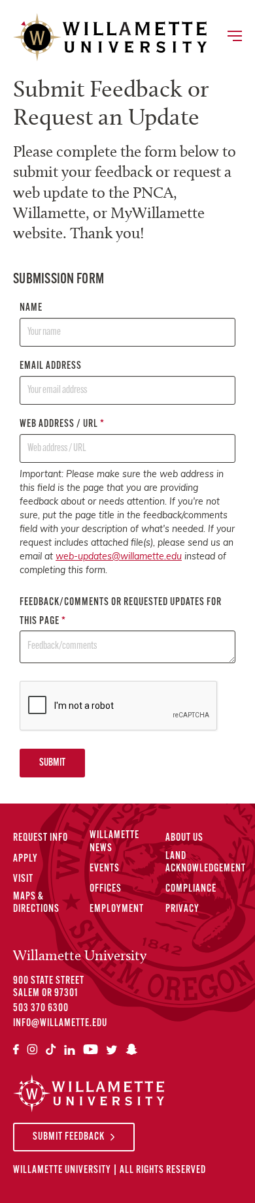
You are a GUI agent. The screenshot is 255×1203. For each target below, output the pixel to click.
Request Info (40, 838)
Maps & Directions (36, 903)
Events (105, 869)
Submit (52, 763)
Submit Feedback (69, 1137)
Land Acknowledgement (205, 862)
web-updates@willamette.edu (119, 557)
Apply (25, 859)
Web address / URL (62, 424)
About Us (184, 838)
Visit (23, 879)
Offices (106, 889)
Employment (117, 909)
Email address (51, 366)
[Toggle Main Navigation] (234, 37)
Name (31, 308)
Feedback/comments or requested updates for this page (121, 612)
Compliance (190, 889)
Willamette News (114, 841)
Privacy (182, 909)
